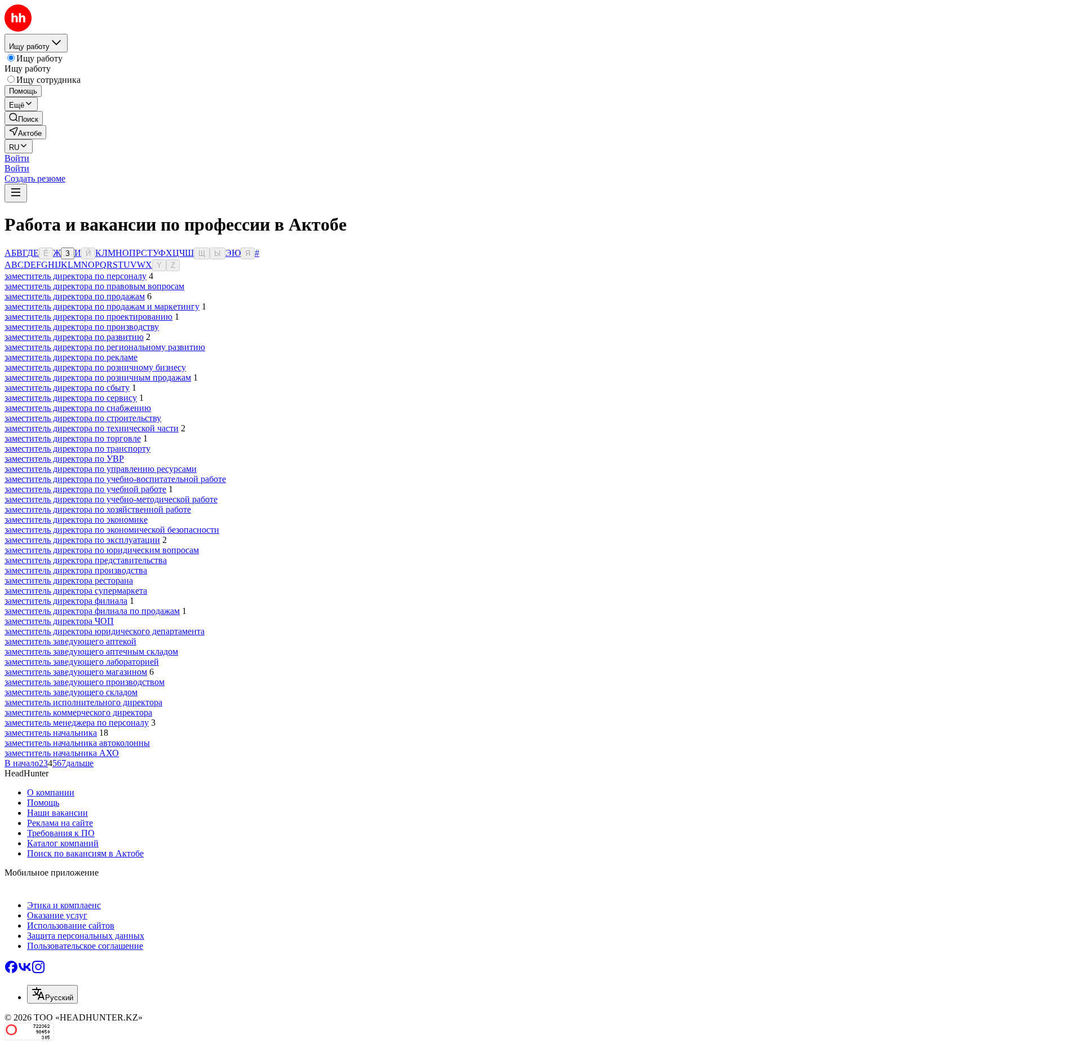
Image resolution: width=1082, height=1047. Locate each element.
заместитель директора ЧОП (59, 621)
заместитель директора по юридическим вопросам (102, 550)
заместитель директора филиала (66, 601)
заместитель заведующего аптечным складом (91, 651)
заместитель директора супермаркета (76, 590)
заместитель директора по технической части (92, 428)
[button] (17, 158)
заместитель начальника (51, 732)
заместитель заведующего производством (85, 682)
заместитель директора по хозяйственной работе (98, 509)
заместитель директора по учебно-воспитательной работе (115, 479)
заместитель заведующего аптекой (70, 641)
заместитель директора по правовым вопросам (94, 286)
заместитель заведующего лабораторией (82, 661)
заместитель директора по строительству (83, 418)
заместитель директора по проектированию (88, 316)
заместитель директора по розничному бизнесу (95, 367)
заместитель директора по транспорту (77, 448)
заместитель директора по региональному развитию (105, 347)
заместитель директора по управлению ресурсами (101, 469)
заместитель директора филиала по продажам (92, 611)
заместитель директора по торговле (73, 438)
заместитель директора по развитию (74, 337)
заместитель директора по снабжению (78, 408)
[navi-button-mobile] (16, 193)
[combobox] (52, 994)
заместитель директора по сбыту (67, 387)
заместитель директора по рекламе (71, 357)
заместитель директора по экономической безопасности (112, 529)
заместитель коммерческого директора (78, 712)
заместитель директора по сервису (71, 398)
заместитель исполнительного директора (83, 702)
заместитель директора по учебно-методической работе (111, 499)
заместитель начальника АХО (62, 753)
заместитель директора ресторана (69, 580)
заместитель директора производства (76, 570)
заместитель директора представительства (86, 560)
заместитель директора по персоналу (76, 276)
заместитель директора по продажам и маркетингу (102, 306)
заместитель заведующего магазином (76, 672)
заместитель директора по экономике (76, 519)
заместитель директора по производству (82, 327)
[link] (24, 118)
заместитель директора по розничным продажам (98, 377)
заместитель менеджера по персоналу (77, 722)
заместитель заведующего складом (71, 692)
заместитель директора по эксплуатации (82, 540)
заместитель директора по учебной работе (85, 489)
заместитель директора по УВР (64, 458)
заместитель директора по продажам (75, 296)
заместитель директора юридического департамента (105, 631)
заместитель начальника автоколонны (77, 743)
